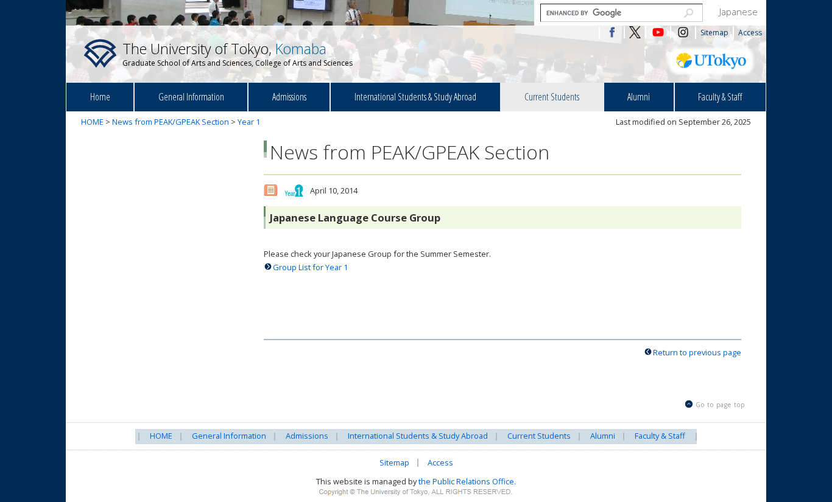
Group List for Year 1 (310, 267)
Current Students (551, 96)
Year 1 (249, 121)
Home (100, 96)
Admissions (289, 96)
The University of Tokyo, (237, 53)
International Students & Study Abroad (415, 96)
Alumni (638, 96)
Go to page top (720, 404)
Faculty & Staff (720, 96)
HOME (92, 121)
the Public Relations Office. (467, 481)
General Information (191, 96)
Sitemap (714, 32)
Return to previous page (697, 352)
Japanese (738, 11)
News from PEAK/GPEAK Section (170, 121)
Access (750, 32)
